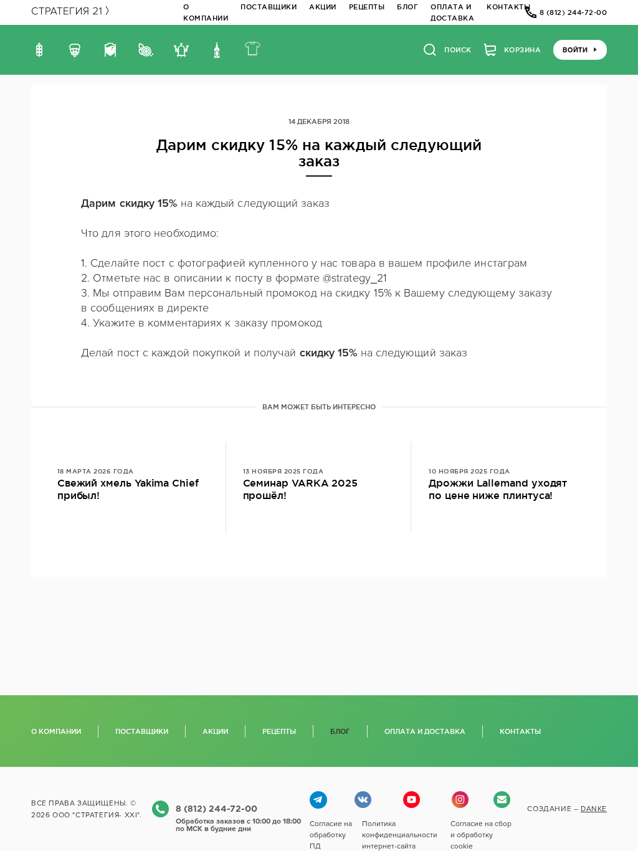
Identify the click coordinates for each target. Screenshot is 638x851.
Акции (322, 7)
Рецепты (367, 7)
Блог (407, 7)
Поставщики (268, 7)
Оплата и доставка (424, 731)
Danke (594, 808)
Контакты (508, 7)
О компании (56, 731)
